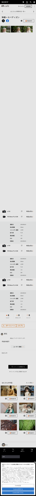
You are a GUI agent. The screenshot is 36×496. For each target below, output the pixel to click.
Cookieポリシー (15, 481)
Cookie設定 (18, 485)
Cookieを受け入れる (18, 492)
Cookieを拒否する (18, 489)
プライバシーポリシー (19, 482)
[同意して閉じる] (35, 462)
